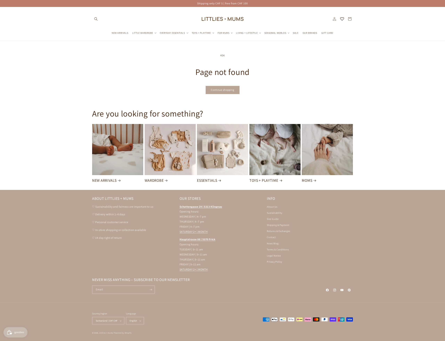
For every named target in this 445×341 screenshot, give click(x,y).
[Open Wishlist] (342, 19)
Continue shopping (222, 89)
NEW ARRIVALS (104, 180)
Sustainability (274, 212)
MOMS (307, 180)
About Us (272, 206)
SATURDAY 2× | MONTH (194, 232)
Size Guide (272, 218)
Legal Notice (274, 255)
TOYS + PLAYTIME (263, 180)
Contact (271, 237)
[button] (96, 19)
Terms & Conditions (278, 249)
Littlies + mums (106, 333)
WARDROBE (154, 180)
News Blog (272, 243)
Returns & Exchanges (278, 231)
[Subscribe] (151, 290)
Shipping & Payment (278, 225)
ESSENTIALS (207, 180)
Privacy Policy (274, 261)
